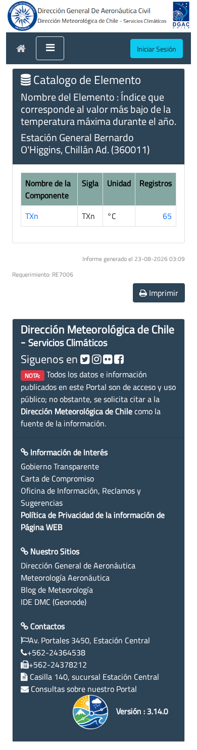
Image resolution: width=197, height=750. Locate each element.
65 (167, 216)
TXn (31, 216)
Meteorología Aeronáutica (65, 577)
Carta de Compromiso (57, 478)
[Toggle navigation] (50, 48)
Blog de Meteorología (57, 590)
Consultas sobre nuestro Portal (84, 689)
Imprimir (162, 293)
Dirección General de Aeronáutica (78, 565)
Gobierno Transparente (60, 466)
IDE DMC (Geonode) (53, 602)
